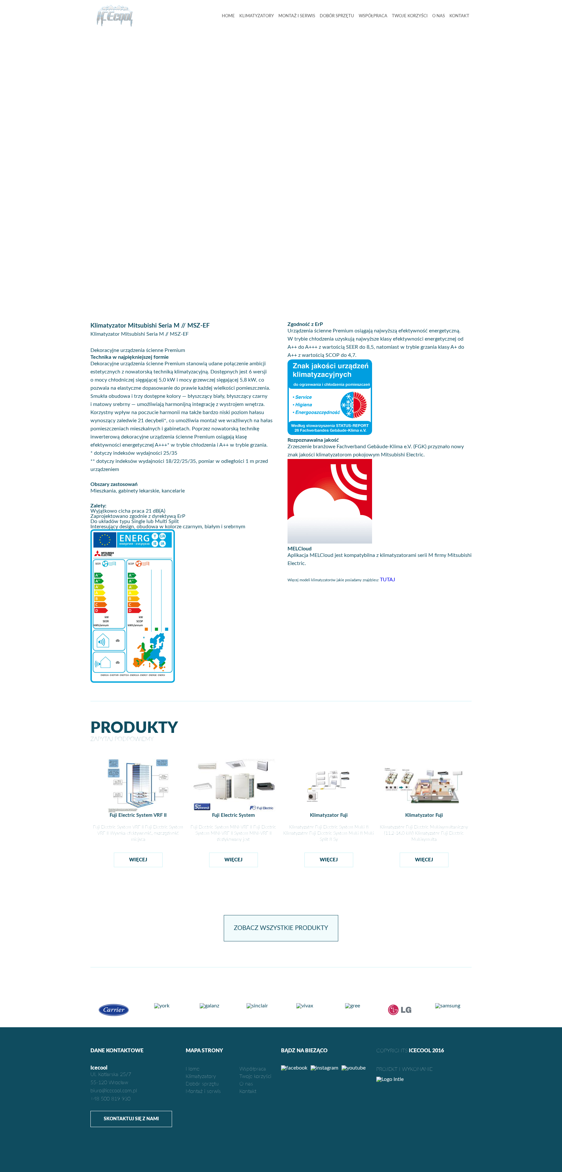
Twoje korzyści (410, 16)
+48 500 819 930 (110, 1098)
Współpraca (373, 16)
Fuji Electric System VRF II (138, 815)
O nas (438, 16)
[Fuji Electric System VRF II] (138, 811)
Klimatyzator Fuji (329, 815)
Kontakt (459, 16)
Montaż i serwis (296, 16)
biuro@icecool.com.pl (113, 1090)
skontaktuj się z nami (131, 1119)
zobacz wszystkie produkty (281, 928)
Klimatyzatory (256, 16)
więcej (138, 859)
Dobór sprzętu (337, 16)
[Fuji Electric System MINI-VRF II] (233, 810)
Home (228, 16)
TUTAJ (387, 579)
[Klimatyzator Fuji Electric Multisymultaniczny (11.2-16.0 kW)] (424, 811)
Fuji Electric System (233, 815)
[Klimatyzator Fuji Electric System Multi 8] (328, 811)
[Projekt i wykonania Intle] (424, 1079)
